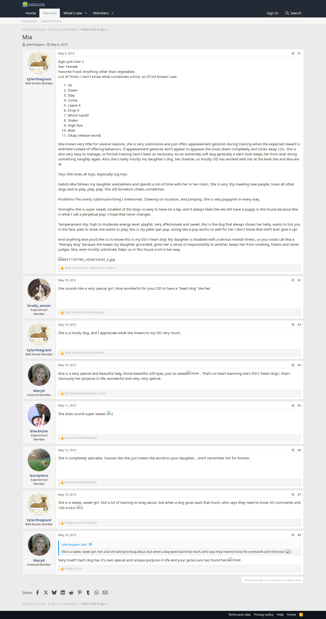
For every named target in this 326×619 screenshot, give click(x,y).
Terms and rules (239, 614)
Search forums (51, 21)
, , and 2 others (90, 268)
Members (101, 13)
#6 (299, 450)
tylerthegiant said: (74, 544)
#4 (299, 365)
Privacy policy (263, 614)
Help (280, 614)
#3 (299, 325)
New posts (29, 21)
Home (31, 13)
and (85, 393)
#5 (299, 405)
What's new (72, 13)
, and (84, 312)
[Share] (293, 53)
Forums (49, 13)
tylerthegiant (35, 44)
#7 (299, 495)
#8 (299, 535)
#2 (299, 280)
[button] (86, 13)
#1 (299, 53)
